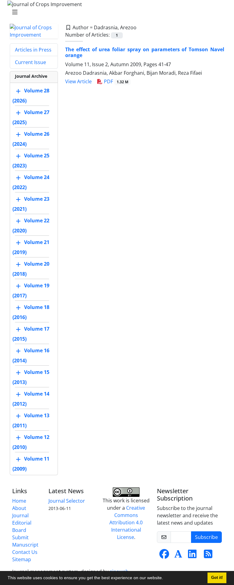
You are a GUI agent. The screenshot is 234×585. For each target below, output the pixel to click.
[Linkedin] (192, 555)
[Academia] (178, 555)
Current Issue (30, 62)
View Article (78, 81)
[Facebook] (164, 555)
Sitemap (21, 559)
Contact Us (24, 552)
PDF (115, 81)
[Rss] (208, 555)
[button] (165, 579)
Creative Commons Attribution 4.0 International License (127, 522)
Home (19, 500)
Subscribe (206, 537)
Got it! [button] (217, 578)
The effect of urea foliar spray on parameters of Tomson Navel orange (144, 52)
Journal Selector (66, 500)
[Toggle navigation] (115, 12)
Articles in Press (33, 49)
